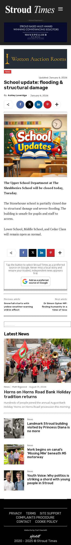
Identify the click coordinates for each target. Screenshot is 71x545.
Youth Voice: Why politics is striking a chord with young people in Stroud (48, 479)
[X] (29, 105)
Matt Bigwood (19, 387)
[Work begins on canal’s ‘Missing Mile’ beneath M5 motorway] (14, 454)
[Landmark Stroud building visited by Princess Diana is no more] (14, 428)
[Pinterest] (47, 105)
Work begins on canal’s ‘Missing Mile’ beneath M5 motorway (46, 453)
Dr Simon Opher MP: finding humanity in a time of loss (54, 306)
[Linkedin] (38, 105)
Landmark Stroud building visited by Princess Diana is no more (48, 427)
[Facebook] (20, 105)
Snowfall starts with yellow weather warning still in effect (18, 306)
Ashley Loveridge (17, 95)
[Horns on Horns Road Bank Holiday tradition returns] (37, 361)
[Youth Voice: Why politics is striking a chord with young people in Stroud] (14, 480)
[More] (57, 105)
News (7, 71)
